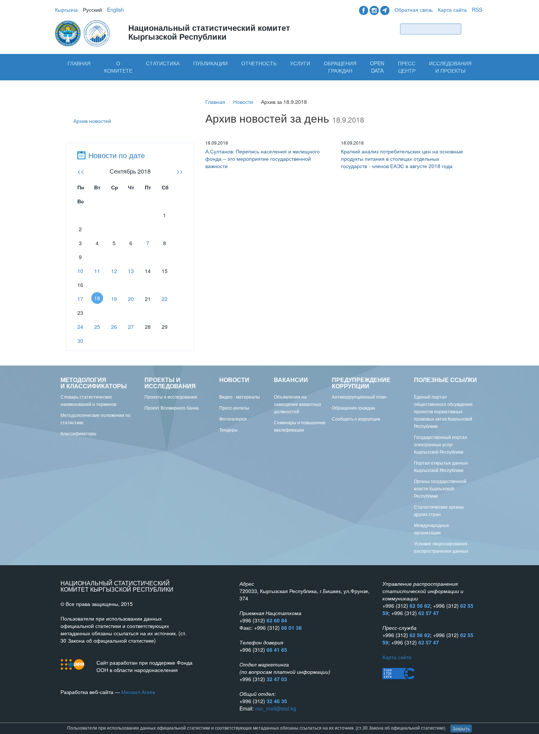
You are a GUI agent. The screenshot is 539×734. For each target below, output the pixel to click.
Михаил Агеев (138, 691)
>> (179, 171)
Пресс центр (406, 66)
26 (114, 326)
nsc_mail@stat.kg (275, 708)
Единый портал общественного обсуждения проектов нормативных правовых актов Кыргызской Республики (443, 411)
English (115, 9)
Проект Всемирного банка (171, 407)
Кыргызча (66, 9)
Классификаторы (78, 433)
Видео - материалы (239, 396)
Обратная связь (414, 9)
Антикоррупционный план (359, 396)
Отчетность (258, 63)
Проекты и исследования (170, 396)
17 (80, 298)
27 (131, 326)
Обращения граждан (340, 66)
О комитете (118, 66)
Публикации (210, 63)
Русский (92, 9)
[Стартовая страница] (83, 32)
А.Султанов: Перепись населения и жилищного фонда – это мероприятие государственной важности (262, 159)
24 (80, 326)
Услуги (300, 63)
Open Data (377, 66)
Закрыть (461, 728)
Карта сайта (452, 9)
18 (97, 298)
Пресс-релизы (234, 407)
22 (165, 298)
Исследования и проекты (450, 66)
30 (80, 340)
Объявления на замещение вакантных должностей (297, 403)
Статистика (163, 63)
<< (80, 171)
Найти (473, 29)
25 (97, 326)
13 (131, 271)
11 (97, 271)
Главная (79, 63)
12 (114, 271)
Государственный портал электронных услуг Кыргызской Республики (440, 444)
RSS (477, 9)
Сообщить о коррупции (356, 418)
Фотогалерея (233, 418)
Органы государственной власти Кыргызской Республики (440, 488)
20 (131, 298)
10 (80, 271)
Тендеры (228, 429)
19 (114, 298)
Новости (243, 101)
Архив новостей (92, 120)
